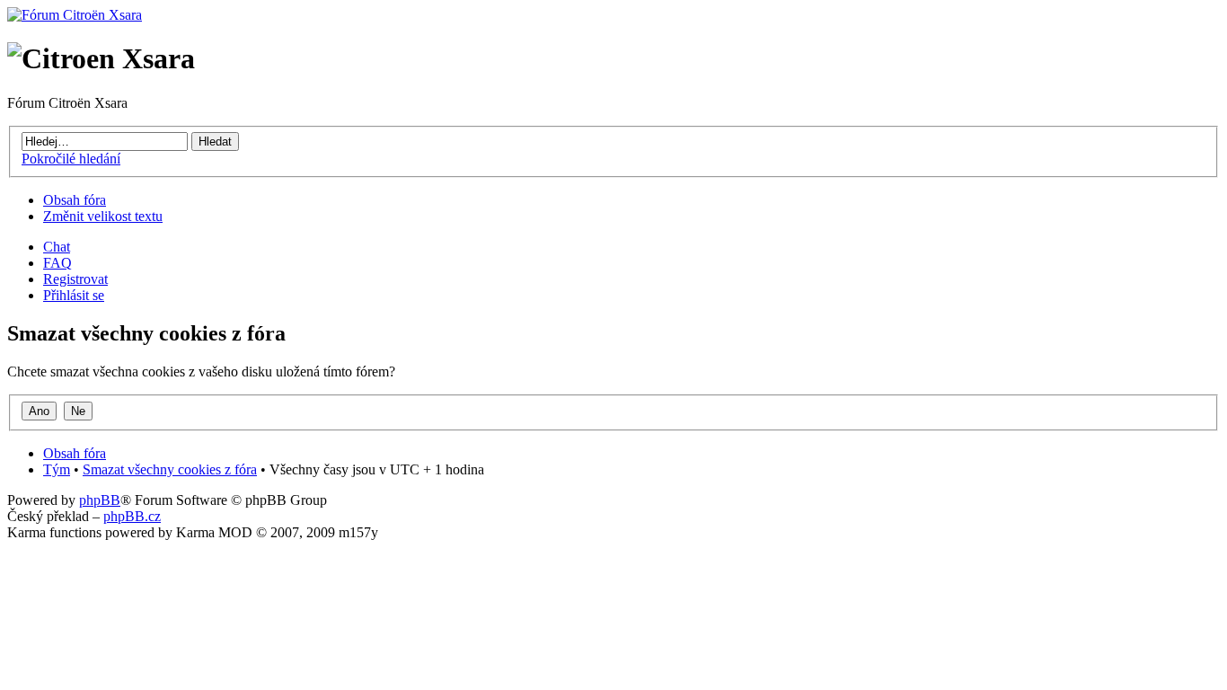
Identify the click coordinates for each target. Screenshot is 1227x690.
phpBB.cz (132, 516)
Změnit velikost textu (103, 216)
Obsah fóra (74, 200)
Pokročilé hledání (71, 158)
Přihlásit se (73, 295)
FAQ (57, 262)
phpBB (99, 500)
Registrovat (75, 279)
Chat (56, 246)
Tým (56, 469)
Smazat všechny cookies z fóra (170, 469)
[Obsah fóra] (74, 14)
